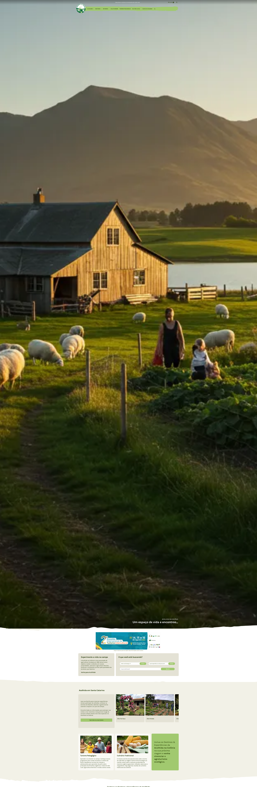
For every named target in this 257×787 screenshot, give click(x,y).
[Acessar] (176, 2)
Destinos (97, 8)
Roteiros (105, 8)
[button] (116, 710)
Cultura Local (136, 8)
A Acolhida (90, 8)
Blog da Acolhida (147, 8)
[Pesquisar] (154, 8)
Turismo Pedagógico (125, 8)
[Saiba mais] (130, 705)
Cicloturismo (114, 8)
